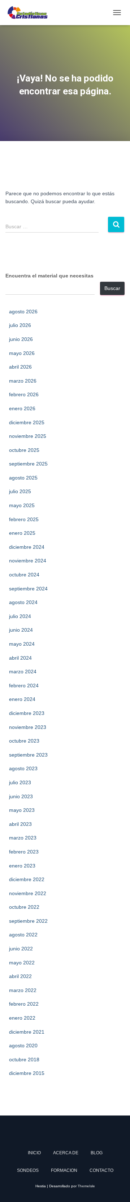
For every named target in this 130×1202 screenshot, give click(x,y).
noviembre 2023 (27, 727)
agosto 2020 (23, 1045)
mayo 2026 (22, 353)
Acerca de (65, 1152)
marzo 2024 (22, 671)
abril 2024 (20, 658)
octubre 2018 (24, 1059)
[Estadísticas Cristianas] (30, 13)
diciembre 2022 (26, 879)
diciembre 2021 (26, 1032)
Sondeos (28, 1170)
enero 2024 (22, 699)
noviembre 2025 (27, 436)
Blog (97, 1152)
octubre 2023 (24, 741)
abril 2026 (20, 367)
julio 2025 (20, 491)
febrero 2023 (24, 852)
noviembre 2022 (27, 893)
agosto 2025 (23, 478)
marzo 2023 (22, 838)
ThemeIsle (86, 1186)
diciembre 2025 (26, 422)
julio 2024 (20, 616)
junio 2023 (21, 796)
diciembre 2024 (26, 547)
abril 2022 (20, 976)
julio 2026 (20, 325)
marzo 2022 (22, 990)
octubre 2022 (24, 907)
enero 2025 (22, 533)
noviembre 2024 (27, 560)
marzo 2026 (22, 381)
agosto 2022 (23, 934)
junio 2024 (21, 630)
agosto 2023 (23, 768)
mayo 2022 (22, 962)
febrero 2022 (24, 1004)
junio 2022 (21, 948)
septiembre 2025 (28, 464)
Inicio (34, 1152)
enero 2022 (22, 1018)
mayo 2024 (22, 644)
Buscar (112, 288)
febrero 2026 (24, 394)
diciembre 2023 (26, 713)
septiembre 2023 (28, 755)
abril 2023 (20, 824)
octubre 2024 (24, 574)
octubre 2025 (24, 450)
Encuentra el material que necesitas (49, 276)
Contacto (101, 1170)
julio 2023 (20, 782)
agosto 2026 (23, 311)
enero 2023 (22, 866)
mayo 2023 (22, 810)
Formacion (64, 1170)
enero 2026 (22, 408)
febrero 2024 (24, 685)
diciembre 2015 (26, 1073)
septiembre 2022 (28, 921)
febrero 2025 (24, 519)
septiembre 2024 (28, 588)
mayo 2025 (22, 505)
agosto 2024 (23, 602)
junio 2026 (21, 339)
